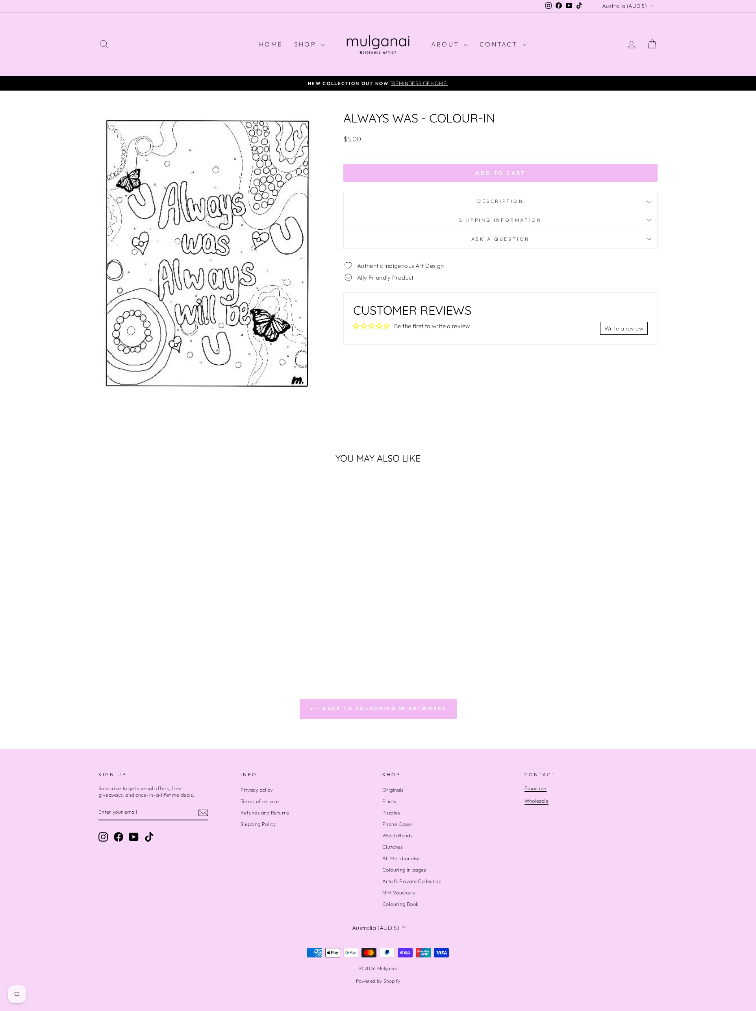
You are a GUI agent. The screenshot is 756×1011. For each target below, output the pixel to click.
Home (270, 44)
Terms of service (260, 801)
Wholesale (536, 801)
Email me (535, 788)
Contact (500, 44)
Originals (392, 790)
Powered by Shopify (378, 981)
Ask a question (500, 239)
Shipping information (500, 220)
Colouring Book (400, 904)
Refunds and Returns (265, 812)
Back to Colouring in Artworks (384, 708)
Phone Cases (397, 824)
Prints (389, 801)
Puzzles (391, 812)
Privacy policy (257, 790)
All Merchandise (401, 858)
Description (500, 201)
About (446, 44)
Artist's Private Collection (411, 881)
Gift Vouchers (398, 892)
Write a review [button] (623, 328)
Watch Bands (397, 835)
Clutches (392, 847)
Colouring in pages (404, 869)
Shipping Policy (258, 824)
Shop (306, 44)
